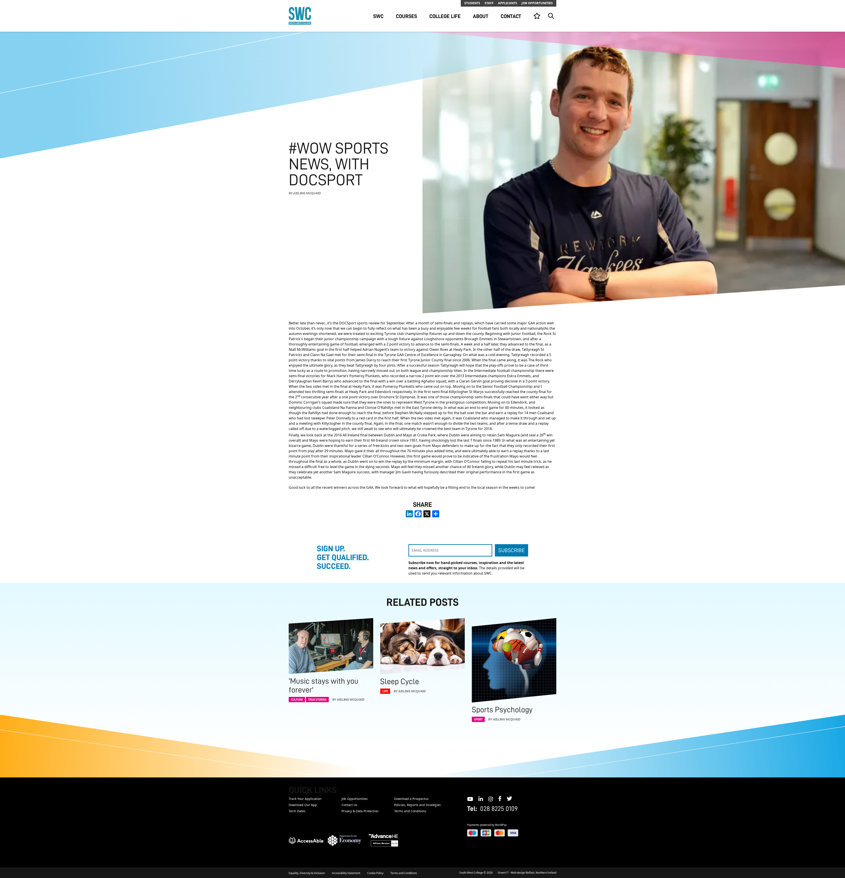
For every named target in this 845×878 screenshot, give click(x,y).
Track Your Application (305, 799)
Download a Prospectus (411, 799)
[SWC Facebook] (499, 798)
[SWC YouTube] (470, 798)
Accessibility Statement (346, 873)
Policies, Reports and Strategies (417, 805)
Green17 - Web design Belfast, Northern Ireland (527, 872)
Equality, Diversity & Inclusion (307, 873)
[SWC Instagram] (490, 798)
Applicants (507, 3)
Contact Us (349, 805)
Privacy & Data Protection (360, 811)
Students (472, 3)
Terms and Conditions (410, 811)
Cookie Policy (375, 873)
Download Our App (303, 805)
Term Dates (297, 811)
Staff (489, 3)
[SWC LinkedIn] (480, 798)
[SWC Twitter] (509, 798)
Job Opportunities (537, 3)
